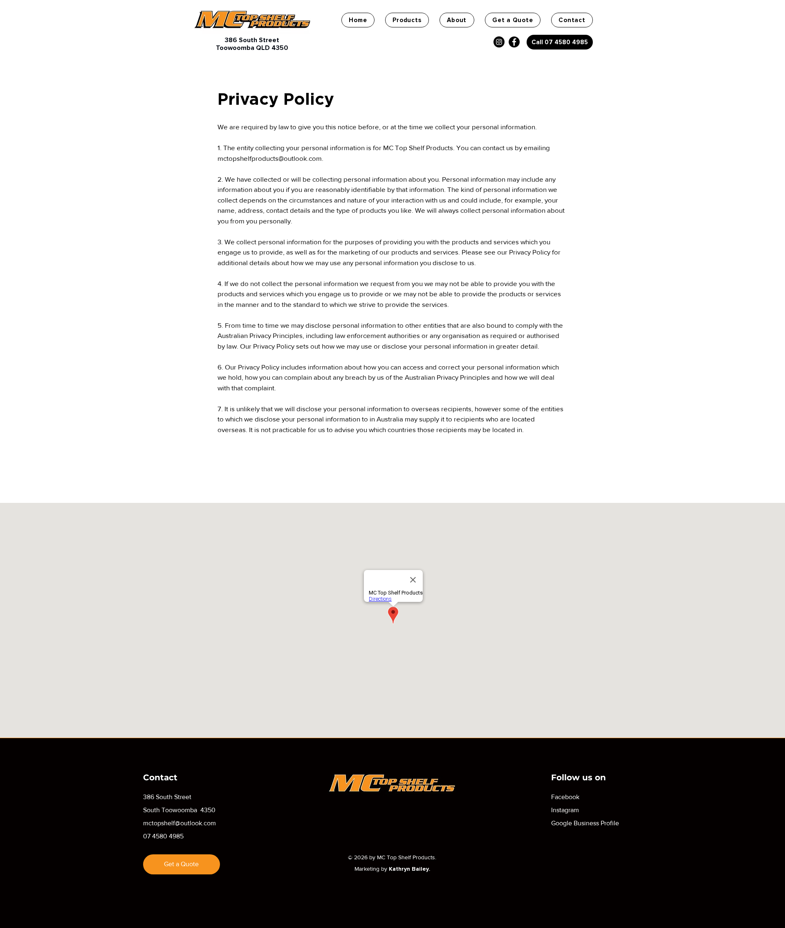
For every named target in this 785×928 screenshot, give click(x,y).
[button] (407, 20)
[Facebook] (514, 41)
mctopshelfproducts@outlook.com (270, 158)
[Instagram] (499, 41)
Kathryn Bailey (409, 868)
